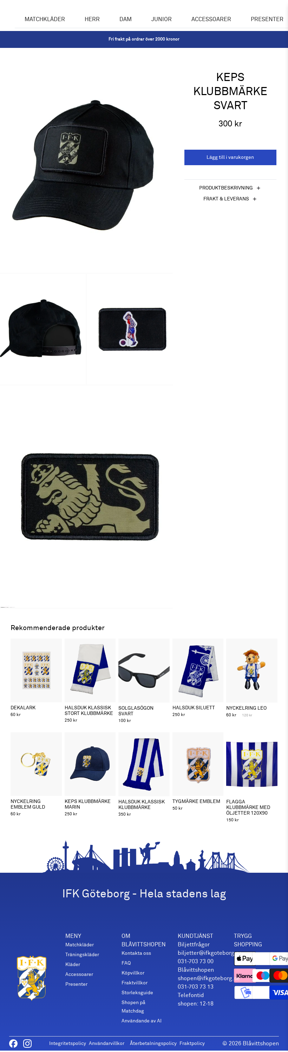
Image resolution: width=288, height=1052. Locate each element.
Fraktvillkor (135, 983)
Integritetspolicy (67, 1043)
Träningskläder (82, 955)
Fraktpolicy (192, 1043)
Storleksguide (137, 993)
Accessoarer (211, 19)
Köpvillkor (133, 973)
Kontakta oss (136, 953)
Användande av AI (142, 1021)
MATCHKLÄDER (45, 19)
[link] (144, 39)
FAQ (126, 963)
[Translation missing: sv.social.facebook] (13, 1043)
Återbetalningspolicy (153, 1043)
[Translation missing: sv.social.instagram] (27, 1043)
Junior (161, 19)
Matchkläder (79, 945)
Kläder (72, 964)
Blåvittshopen (261, 1043)
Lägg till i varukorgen (230, 157)
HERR (92, 19)
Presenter (76, 984)
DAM (125, 19)
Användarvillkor (106, 1043)
